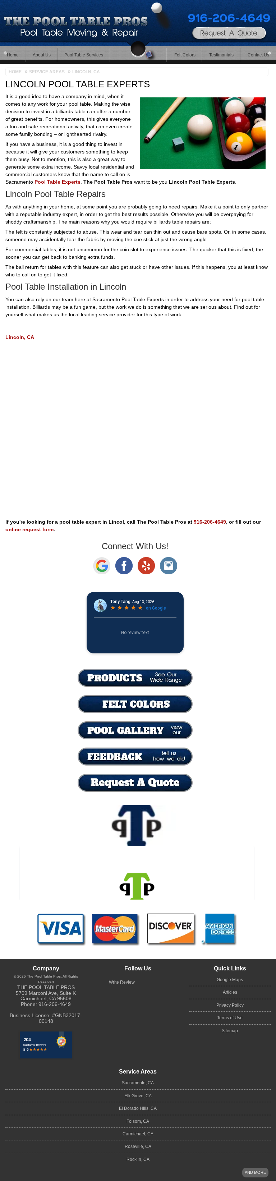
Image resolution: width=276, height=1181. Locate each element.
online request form (29, 529)
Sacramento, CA (138, 1082)
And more (255, 1172)
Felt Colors (185, 55)
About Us (42, 55)
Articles (230, 992)
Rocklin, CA (138, 1159)
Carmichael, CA (138, 1133)
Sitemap (230, 1030)
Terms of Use (230, 1017)
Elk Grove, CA (138, 1095)
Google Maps (230, 979)
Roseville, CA (138, 1146)
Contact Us (258, 55)
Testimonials (221, 55)
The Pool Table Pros (46, 987)
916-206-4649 (209, 16)
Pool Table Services (83, 55)
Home (13, 55)
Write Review (122, 982)
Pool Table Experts (57, 182)
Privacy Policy (230, 1005)
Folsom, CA (137, 1121)
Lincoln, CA (19, 337)
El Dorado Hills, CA (138, 1108)
